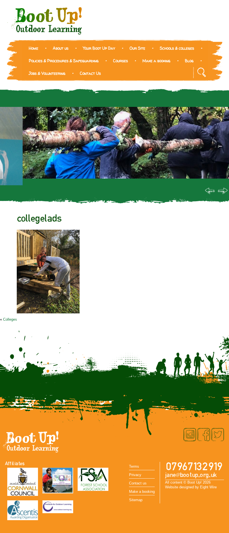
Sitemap (135, 500)
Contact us (138, 483)
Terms (134, 466)
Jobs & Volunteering (47, 73)
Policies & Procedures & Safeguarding (64, 60)
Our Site (137, 48)
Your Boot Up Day (99, 48)
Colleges (10, 319)
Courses (120, 60)
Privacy (135, 475)
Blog (189, 60)
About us (60, 48)
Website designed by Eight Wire (191, 487)
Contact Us (90, 73)
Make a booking (156, 60)
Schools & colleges (177, 48)
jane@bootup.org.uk (191, 475)
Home (33, 48)
